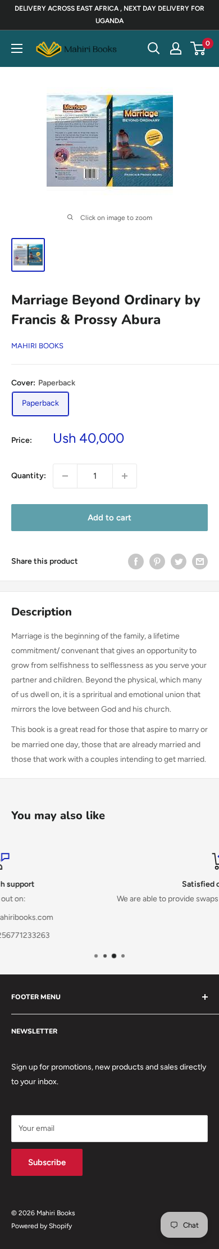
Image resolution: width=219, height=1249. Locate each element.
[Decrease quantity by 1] (65, 476)
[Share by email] (200, 561)
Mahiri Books (37, 346)
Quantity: (28, 475)
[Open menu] (16, 48)
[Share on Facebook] (136, 561)
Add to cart (109, 518)
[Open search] (154, 48)
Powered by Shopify (41, 1226)
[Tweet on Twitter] (178, 561)
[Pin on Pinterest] (157, 561)
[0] (198, 48)
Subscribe (47, 1162)
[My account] (175, 48)
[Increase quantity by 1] (124, 476)
